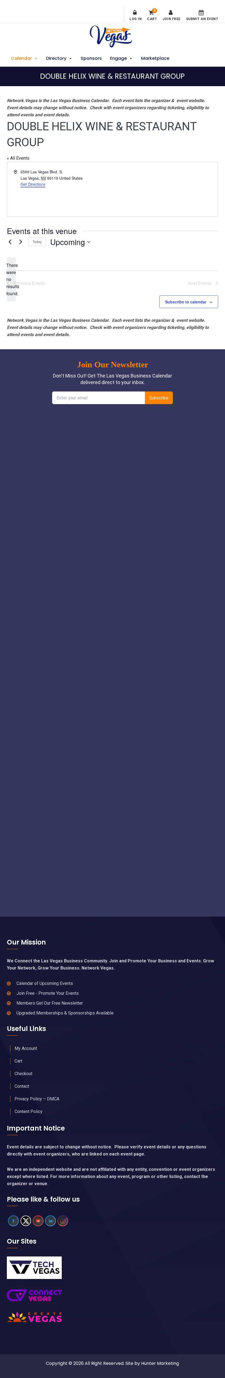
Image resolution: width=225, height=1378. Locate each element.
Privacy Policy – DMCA (37, 1098)
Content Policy (29, 1111)
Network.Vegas (112, 36)
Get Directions (33, 184)
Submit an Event (202, 19)
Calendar (21, 58)
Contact (22, 1086)
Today (37, 241)
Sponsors (91, 58)
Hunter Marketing (160, 1363)
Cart (152, 15)
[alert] (11, 279)
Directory (56, 58)
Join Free (171, 19)
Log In (136, 19)
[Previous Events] (10, 242)
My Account (26, 1048)
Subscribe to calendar (185, 302)
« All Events (18, 158)
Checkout (23, 1073)
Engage (118, 58)
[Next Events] (21, 242)
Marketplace (155, 58)
